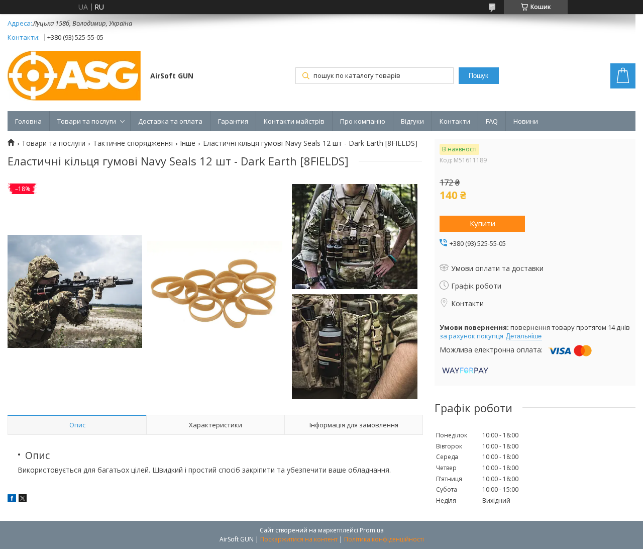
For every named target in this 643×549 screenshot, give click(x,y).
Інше (187, 143)
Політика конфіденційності (384, 539)
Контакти (455, 121)
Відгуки (412, 121)
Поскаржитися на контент (299, 539)
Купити (482, 223)
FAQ (492, 121)
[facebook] (12, 499)
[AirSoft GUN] (74, 77)
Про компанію (362, 121)
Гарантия (233, 121)
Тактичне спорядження (133, 143)
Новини (525, 121)
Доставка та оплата (170, 121)
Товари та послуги (86, 121)
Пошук (478, 75)
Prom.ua (372, 530)
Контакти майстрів (294, 121)
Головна (28, 121)
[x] (23, 499)
